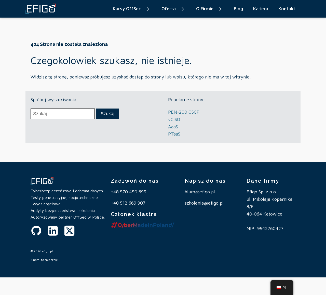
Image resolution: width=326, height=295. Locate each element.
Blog (238, 8)
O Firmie (204, 8)
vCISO (174, 119)
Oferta (168, 8)
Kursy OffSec (127, 8)
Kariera (260, 8)
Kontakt (286, 8)
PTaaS (174, 134)
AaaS (173, 126)
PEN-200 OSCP (183, 112)
